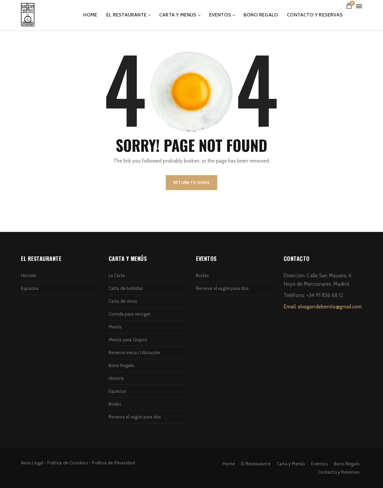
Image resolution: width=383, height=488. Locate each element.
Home (90, 15)
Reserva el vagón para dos (135, 417)
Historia (29, 275)
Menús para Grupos (128, 339)
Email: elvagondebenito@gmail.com (323, 307)
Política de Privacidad (113, 463)
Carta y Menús (178, 15)
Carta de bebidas (126, 288)
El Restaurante (126, 15)
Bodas (115, 404)
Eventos (220, 15)
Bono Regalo (261, 15)
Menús (115, 327)
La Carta (117, 275)
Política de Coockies (67, 463)
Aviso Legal (32, 463)
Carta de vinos (123, 301)
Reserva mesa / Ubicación (134, 352)
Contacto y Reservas (315, 15)
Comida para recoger (130, 314)
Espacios (30, 288)
